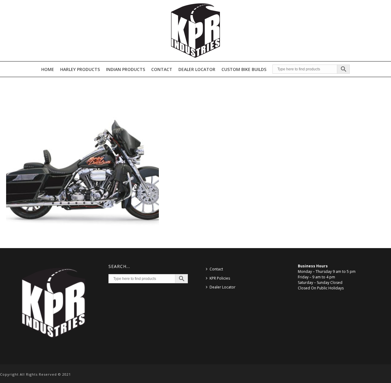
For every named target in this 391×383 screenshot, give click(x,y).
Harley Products (80, 69)
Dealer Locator (196, 69)
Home (47, 69)
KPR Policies (220, 278)
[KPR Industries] (195, 30)
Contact (161, 69)
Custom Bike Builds (243, 69)
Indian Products (125, 69)
